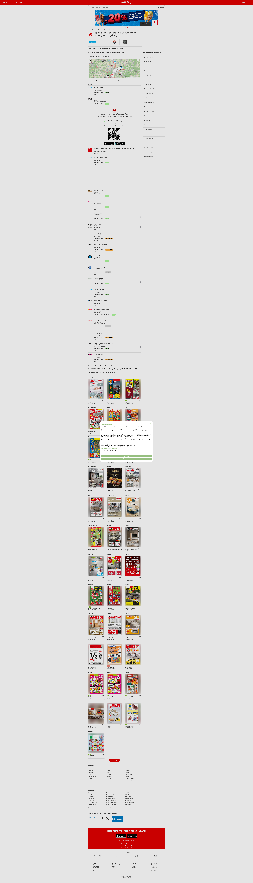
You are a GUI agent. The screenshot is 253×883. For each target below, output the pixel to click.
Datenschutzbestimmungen (146, 423)
